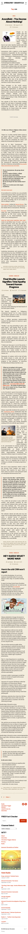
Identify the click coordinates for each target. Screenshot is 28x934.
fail (6, 267)
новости (16, 275)
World (11, 552)
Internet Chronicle (10, 929)
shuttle (4, 546)
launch (15, 543)
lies (4, 789)
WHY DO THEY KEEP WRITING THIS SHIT (13, 220)
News (6, 789)
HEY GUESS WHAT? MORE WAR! (14, 557)
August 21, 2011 (19, 25)
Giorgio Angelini (5, 896)
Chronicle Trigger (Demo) (8, 839)
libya (24, 787)
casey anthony (6, 787)
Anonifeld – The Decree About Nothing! (14, 20)
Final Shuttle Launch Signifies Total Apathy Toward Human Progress (14, 283)
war (11, 546)
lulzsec (19, 543)
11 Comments (15, 27)
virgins (10, 269)
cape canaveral (18, 541)
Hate (14, 15)
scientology (22, 267)
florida (7, 543)
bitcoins (9, 541)
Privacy (3, 841)
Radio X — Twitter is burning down (11, 917)
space (8, 546)
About (3, 836)
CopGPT (3, 921)
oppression (14, 789)
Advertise (4, 810)
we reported (16, 586)
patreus (13, 544)
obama (8, 544)
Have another (5, 204)
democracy (20, 787)
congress (15, 787)
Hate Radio (5, 873)
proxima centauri (19, 544)
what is (14, 269)
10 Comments (15, 564)
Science (11, 275)
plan (18, 267)
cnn (4, 267)
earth (4, 543)
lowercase (14, 267)
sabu (24, 544)
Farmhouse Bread (9, 411)
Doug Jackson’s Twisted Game (10, 876)
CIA (23, 541)
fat (8, 267)
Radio (2, 804)
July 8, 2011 (14, 290)
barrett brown (21, 266)
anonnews (5, 266)
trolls (8, 269)
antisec (16, 266)
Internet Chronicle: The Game (9, 880)
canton (12, 541)
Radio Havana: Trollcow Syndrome (11, 912)
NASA (22, 543)
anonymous (11, 266)
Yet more (3, 211)
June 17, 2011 (19, 562)
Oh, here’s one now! (6, 190)
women (21, 789)
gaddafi (11, 543)
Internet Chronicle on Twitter (9, 847)
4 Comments (23, 290)
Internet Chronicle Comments (9, 892)
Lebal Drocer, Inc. (6, 809)
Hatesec (10, 25)
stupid (4, 269)
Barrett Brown (20, 204)
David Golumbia (5, 907)
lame (10, 267)
